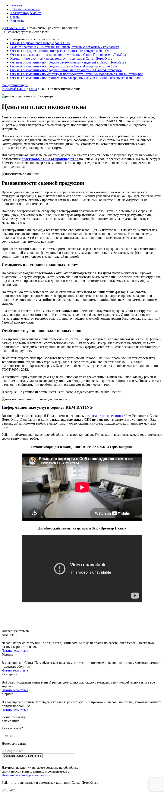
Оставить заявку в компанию (22, 755)
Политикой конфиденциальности (26, 775)
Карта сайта (10, 786)
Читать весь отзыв (15, 650)
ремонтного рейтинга (107, 415)
